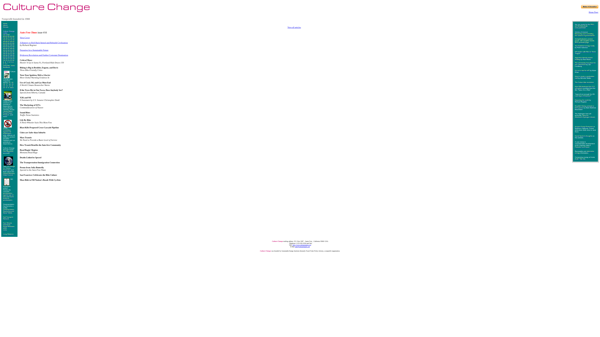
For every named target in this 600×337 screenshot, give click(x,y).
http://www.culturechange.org (302, 245)
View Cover (25, 38)
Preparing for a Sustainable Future (34, 50)
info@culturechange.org (302, 247)
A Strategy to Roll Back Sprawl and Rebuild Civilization (44, 43)
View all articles (294, 27)
